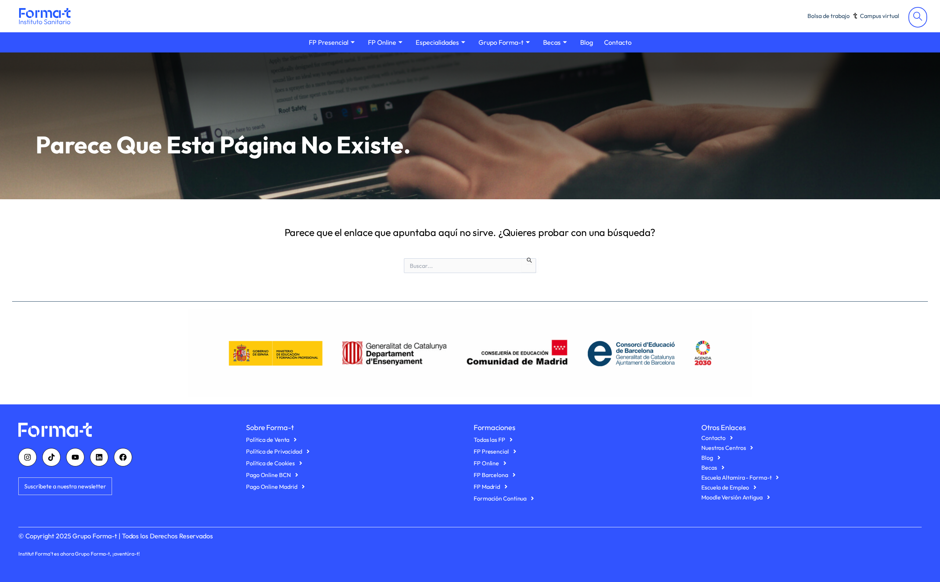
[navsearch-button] (917, 17)
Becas (552, 42)
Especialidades (437, 42)
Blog (586, 42)
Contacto (618, 42)
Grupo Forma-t (501, 42)
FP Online (382, 42)
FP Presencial (328, 42)
